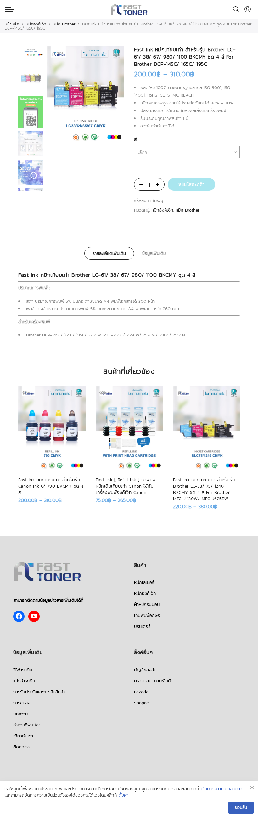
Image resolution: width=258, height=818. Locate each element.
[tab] (109, 253)
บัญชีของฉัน (145, 670)
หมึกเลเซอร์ (144, 582)
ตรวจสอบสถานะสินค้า (153, 681)
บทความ (20, 714)
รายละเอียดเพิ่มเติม (109, 253)
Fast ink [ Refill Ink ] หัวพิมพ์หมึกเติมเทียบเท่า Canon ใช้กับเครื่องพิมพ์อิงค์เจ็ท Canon (126, 486)
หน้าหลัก (12, 24)
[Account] (247, 9)
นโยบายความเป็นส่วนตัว (221, 789)
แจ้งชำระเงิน (24, 681)
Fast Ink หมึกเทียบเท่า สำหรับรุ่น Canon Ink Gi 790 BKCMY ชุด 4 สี (51, 486)
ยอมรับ (241, 807)
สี (135, 139)
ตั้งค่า (123, 795)
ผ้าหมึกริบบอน (147, 604)
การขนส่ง (21, 703)
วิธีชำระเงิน (22, 670)
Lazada (141, 692)
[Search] (236, 9)
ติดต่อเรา (21, 747)
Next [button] (113, 95)
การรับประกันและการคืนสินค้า (39, 692)
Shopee (141, 703)
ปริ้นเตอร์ (142, 626)
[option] (85, 95)
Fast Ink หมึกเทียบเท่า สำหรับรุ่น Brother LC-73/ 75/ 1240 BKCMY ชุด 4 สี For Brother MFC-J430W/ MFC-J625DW (204, 489)
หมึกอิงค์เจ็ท (36, 24)
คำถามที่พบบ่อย (27, 725)
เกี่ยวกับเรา (23, 736)
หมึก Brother (64, 24)
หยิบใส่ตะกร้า (191, 184)
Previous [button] (62, 95)
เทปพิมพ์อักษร (147, 615)
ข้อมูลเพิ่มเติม (154, 253)
